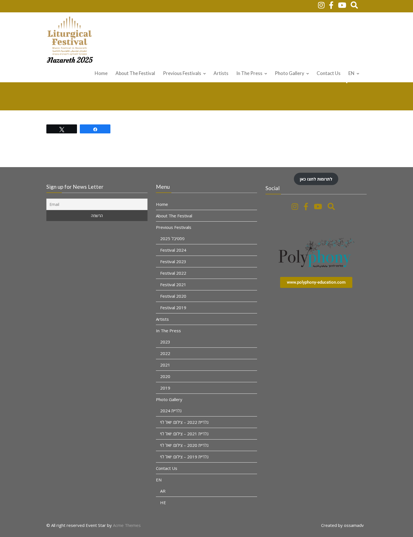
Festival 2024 (173, 249)
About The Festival (135, 73)
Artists (221, 73)
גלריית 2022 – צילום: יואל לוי (184, 422)
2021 (165, 364)
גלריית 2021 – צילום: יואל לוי (184, 433)
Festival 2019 (173, 307)
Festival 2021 (173, 284)
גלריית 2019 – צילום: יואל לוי (184, 456)
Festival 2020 (173, 296)
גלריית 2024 (170, 410)
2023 (165, 341)
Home (101, 73)
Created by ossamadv (342, 525)
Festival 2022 (173, 273)
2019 (165, 387)
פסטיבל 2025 (172, 238)
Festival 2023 (173, 261)
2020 (165, 376)
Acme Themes (127, 525)
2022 (165, 353)
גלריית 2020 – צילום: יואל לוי (184, 445)
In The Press (249, 73)
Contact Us (329, 73)
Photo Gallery (289, 73)
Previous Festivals (182, 73)
